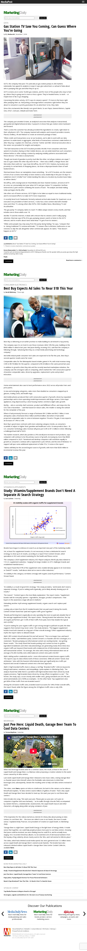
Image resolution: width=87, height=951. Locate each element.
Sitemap (52, 929)
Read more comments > (74, 260)
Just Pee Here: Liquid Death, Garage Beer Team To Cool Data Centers (27, 874)
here (18, 788)
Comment (8, 261)
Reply (5, 257)
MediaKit (26, 929)
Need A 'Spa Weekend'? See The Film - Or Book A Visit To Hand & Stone (27, 881)
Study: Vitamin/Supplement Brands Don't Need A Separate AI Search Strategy (30, 871)
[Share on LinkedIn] (11, 238)
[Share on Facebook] (6, 238)
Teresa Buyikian (11, 732)
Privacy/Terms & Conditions (20, 931)
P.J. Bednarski (10, 34)
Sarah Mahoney (11, 292)
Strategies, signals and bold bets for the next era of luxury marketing (28, 895)
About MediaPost (17, 929)
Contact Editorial (36, 929)
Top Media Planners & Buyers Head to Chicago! (20, 891)
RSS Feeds (46, 929)
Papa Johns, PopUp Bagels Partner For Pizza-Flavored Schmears (25, 878)
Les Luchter (9, 498)
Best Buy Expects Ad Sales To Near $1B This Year (20, 867)
